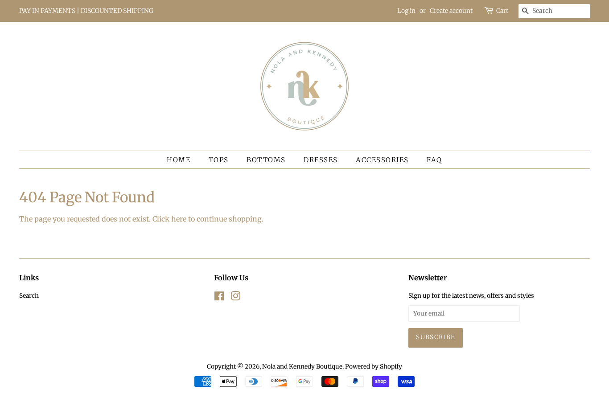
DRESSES (321, 160)
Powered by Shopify (373, 366)
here (178, 218)
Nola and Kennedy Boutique (302, 366)
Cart (502, 11)
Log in (406, 11)
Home (178, 160)
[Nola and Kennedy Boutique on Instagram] (235, 298)
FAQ (434, 160)
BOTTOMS (266, 160)
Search (29, 295)
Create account (451, 11)
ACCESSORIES (382, 160)
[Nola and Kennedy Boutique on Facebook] (219, 298)
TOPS (219, 160)
